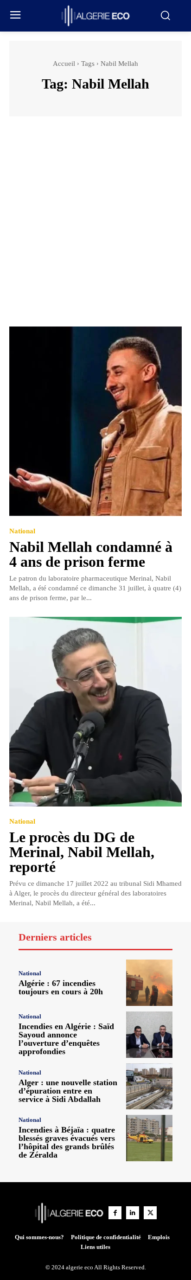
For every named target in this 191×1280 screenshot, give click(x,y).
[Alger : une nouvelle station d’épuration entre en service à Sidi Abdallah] (149, 1086)
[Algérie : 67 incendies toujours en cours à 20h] (149, 983)
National (22, 531)
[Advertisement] (95, 225)
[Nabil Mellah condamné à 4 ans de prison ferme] (95, 421)
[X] (150, 1212)
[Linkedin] (132, 1212)
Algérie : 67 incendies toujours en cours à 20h (61, 987)
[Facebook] (114, 1212)
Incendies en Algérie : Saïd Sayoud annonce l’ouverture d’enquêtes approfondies (66, 1039)
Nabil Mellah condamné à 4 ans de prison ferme (90, 554)
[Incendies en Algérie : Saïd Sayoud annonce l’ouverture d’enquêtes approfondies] (149, 1034)
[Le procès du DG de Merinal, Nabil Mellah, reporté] (95, 711)
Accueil (64, 63)
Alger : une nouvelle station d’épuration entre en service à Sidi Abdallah (68, 1091)
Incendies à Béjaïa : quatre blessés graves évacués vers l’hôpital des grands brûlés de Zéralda (67, 1142)
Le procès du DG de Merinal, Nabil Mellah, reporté (81, 852)
